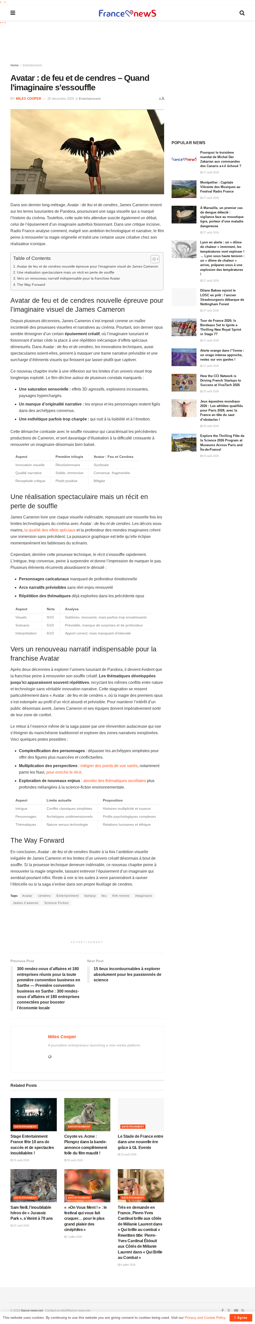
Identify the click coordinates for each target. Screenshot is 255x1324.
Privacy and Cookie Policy (205, 1318)
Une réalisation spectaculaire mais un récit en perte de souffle (65, 272)
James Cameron (26, 903)
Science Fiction (56, 903)
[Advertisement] (131, 45)
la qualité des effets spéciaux (49, 530)
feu (104, 896)
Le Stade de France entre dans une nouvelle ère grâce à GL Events (140, 1142)
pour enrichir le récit (63, 772)
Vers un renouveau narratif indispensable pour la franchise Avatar (68, 278)
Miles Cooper (28, 99)
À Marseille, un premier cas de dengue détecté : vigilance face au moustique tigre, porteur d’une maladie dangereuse (222, 217)
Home (14, 65)
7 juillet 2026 (74, 1236)
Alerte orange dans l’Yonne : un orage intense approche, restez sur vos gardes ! (222, 355)
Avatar (27, 896)
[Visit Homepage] (127, 13)
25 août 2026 (21, 1160)
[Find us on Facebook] (222, 1311)
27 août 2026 (210, 172)
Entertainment (32, 65)
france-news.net (32, 1310)
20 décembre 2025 (60, 99)
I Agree (241, 1318)
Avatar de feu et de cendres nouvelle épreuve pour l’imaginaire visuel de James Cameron (87, 266)
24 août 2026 (74, 1160)
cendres (44, 896)
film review (120, 896)
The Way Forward (31, 285)
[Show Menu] (12, 12)
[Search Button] (242, 12)
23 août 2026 (128, 1154)
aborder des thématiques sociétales (114, 781)
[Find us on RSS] (243, 1311)
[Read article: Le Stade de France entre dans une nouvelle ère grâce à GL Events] (141, 1114)
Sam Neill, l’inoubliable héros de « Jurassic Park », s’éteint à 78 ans (31, 1213)
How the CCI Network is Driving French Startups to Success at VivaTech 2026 (220, 380)
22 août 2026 (21, 1225)
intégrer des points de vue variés (109, 766)
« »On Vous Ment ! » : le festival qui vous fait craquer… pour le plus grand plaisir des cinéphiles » (85, 1218)
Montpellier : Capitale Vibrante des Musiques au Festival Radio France (220, 187)
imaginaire (143, 896)
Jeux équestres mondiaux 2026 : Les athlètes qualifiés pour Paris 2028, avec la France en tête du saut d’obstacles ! (221, 410)
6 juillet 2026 (127, 1264)
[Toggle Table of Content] (152, 259)
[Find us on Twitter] (229, 1311)
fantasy (90, 896)
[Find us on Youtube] (236, 1311)
